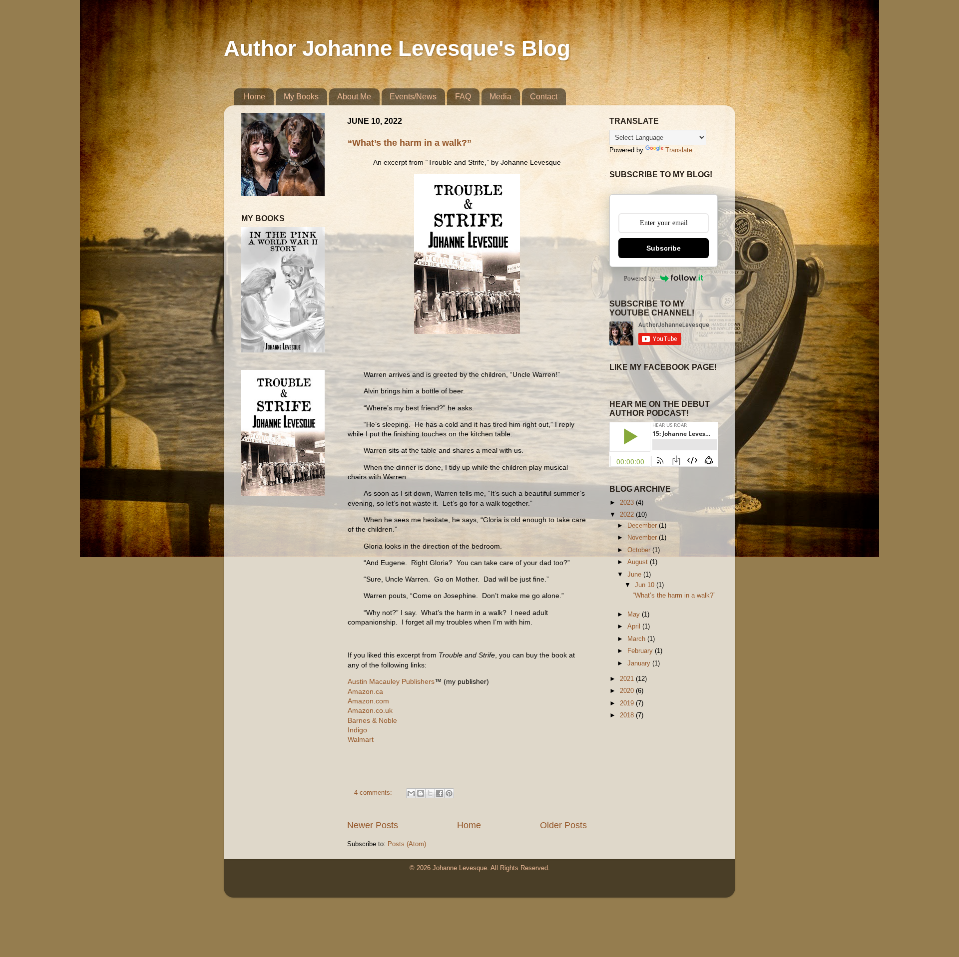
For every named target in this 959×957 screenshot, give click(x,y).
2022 (628, 514)
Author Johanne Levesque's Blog (397, 48)
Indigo (357, 730)
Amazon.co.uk (370, 710)
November (643, 537)
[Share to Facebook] (440, 793)
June (635, 574)
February (641, 650)
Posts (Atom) (407, 844)
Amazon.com (368, 701)
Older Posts (563, 825)
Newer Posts (372, 825)
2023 (628, 502)
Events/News (413, 96)
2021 (628, 678)
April (634, 626)
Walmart (361, 739)
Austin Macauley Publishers (391, 681)
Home (254, 96)
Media (500, 96)
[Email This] (411, 793)
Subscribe (663, 248)
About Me (354, 96)
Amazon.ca (365, 691)
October (639, 550)
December (643, 525)
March (637, 639)
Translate (678, 150)
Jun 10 (645, 585)
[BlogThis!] (421, 793)
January (639, 663)
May (634, 614)
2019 (628, 703)
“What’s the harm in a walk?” (410, 143)
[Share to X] (430, 793)
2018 (628, 715)
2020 (628, 690)
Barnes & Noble (372, 720)
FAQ (463, 96)
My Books (301, 96)
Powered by (639, 278)
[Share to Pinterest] (449, 793)
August (638, 562)
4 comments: (374, 792)
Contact (543, 96)
